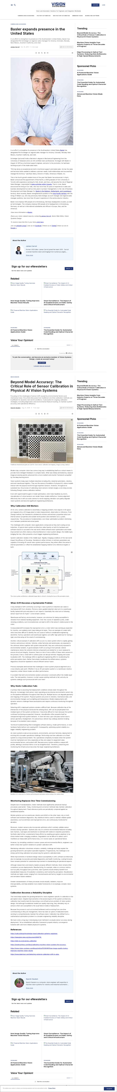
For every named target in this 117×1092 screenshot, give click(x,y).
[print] (72, 53)
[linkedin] (39, 53)
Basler (62, 150)
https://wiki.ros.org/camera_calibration (24, 941)
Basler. (30, 212)
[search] (15, 5)
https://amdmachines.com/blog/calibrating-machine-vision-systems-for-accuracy (38, 945)
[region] (42, 349)
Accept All (109, 1088)
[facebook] (36, 53)
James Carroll (15, 47)
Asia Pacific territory (60, 193)
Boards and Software (92, 15)
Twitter (53, 226)
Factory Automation (43, 15)
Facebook (38, 226)
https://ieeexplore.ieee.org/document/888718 (26, 937)
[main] (58, 1088)
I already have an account (42, 366)
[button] (12, 5)
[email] (47, 53)
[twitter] (42, 53)
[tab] (15, 345)
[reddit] (45, 53)
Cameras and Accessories (26, 15)
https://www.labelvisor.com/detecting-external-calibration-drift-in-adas (35, 954)
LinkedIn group (21, 226)
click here (40, 222)
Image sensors (15, 377)
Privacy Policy (51, 1088)
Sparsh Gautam (15, 408)
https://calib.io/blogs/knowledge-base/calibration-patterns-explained (34, 933)
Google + (14, 228)
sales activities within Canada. (41, 184)
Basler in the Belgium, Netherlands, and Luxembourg (53, 191)
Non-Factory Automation (61, 15)
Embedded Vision (77, 15)
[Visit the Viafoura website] (69, 353)
